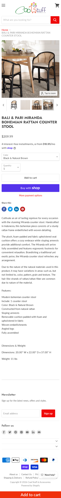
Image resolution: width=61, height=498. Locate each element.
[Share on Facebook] (4, 209)
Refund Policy (32, 477)
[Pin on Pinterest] (22, 209)
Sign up (48, 413)
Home (5, 30)
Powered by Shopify (30, 485)
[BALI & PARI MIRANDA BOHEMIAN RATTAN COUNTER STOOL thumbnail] (14, 105)
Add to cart (31, 494)
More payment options (30, 195)
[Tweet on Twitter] (10, 209)
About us (13, 474)
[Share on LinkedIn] (16, 209)
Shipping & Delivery (13, 477)
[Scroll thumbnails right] (56, 105)
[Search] (55, 20)
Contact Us (26, 474)
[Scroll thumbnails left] (4, 105)
